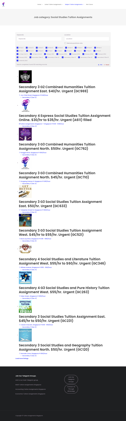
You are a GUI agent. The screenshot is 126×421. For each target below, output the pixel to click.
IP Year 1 (50, 51)
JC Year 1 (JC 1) (23, 54)
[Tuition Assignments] (3, 4)
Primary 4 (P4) (89, 54)
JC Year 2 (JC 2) (37, 54)
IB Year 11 (40, 47)
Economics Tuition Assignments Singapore (30, 394)
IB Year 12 (50, 47)
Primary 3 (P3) (76, 54)
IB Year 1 (21, 47)
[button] (40, 4)
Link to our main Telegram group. (26, 380)
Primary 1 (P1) (50, 54)
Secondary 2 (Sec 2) (53, 57)
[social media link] (109, 415)
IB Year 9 (40, 51)
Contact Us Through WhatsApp (71, 389)
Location (67, 35)
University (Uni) (23, 60)
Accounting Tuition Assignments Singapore (30, 389)
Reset (107, 65)
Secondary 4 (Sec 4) (86, 57)
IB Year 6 (99, 47)
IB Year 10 (30, 47)
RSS (101, 65)
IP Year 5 (88, 51)
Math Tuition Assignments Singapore (28, 385)
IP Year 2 (59, 51)
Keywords (20, 35)
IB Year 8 (31, 51)
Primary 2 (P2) (63, 54)
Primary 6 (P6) (23, 57)
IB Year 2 (60, 47)
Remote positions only (75, 43)
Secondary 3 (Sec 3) (70, 57)
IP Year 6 (98, 51)
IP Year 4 (79, 51)
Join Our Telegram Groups (71, 379)
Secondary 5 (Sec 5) (103, 57)
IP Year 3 (69, 51)
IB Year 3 (70, 47)
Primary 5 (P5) (102, 54)
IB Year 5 (89, 47)
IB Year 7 (21, 51)
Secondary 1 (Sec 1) (37, 57)
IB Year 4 (79, 47)
